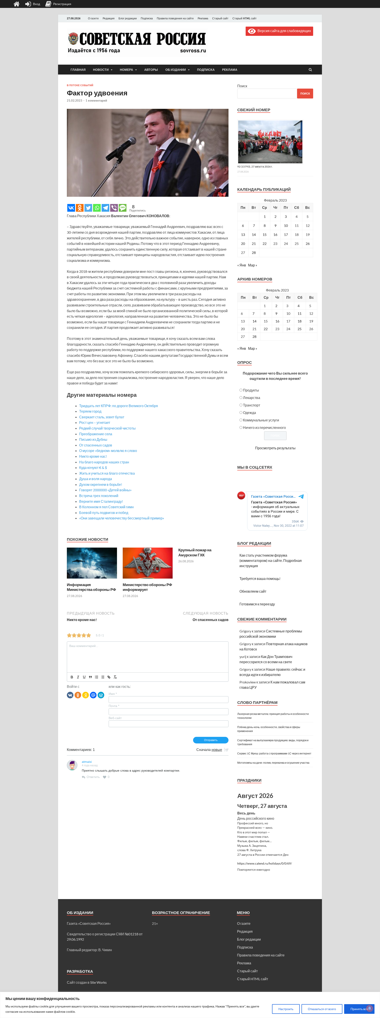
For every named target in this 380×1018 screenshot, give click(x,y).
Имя (113, 694)
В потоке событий (80, 85)
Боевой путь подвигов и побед (103, 512)
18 (299, 321)
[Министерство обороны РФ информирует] (148, 579)
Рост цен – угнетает (94, 422)
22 (265, 243)
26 (308, 243)
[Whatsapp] (97, 208)
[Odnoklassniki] (80, 208)
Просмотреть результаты (275, 448)
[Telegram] (105, 208)
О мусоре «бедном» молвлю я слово (108, 450)
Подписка (147, 18)
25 (299, 329)
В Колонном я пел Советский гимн (106, 507)
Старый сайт (220, 18)
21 (254, 243)
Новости (101, 69)
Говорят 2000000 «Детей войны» (105, 490)
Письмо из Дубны (93, 439)
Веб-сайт (115, 718)
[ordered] (96, 677)
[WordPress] (101, 695)
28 (254, 252)
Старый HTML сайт (244, 18)
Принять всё (359, 1009)
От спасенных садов (95, 445)
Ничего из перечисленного (264, 427)
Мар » (252, 265)
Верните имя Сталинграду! (101, 501)
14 (254, 234)
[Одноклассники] (78, 695)
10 (286, 225)
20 (243, 243)
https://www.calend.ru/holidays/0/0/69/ (264, 863)
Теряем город (90, 411)
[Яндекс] (85, 695)
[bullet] (103, 677)
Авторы (151, 69)
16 (275, 234)
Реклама (203, 18)
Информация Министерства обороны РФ (91, 587)
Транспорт (251, 405)
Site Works (98, 982)
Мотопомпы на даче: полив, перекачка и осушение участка (273, 762)
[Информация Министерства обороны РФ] (92, 579)
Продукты (251, 390)
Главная (78, 69)
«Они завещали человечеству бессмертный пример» (121, 518)
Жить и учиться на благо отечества (107, 473)
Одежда (249, 412)
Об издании (175, 69)
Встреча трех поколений (98, 496)
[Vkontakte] (71, 208)
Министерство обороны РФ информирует (147, 587)
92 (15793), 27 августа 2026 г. (255, 166)
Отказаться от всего (322, 1009)
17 (286, 234)
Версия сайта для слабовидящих (283, 31)
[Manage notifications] (369, 1008)
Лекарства (251, 397)
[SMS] (122, 208)
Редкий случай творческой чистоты (107, 428)
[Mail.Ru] (93, 695)
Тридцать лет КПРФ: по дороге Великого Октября (118, 406)
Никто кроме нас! (93, 456)
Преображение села (95, 434)
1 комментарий (96, 100)
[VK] (70, 695)
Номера (126, 69)
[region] (190, 1005)
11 (299, 313)
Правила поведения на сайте (175, 18)
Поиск (242, 86)
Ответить (93, 777)
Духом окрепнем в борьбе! (100, 484)
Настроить (285, 1009)
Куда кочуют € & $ (93, 467)
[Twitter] (88, 208)
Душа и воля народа (95, 479)
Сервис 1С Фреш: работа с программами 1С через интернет (274, 753)
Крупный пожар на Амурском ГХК (194, 552)
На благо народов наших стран (104, 462)
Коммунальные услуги (261, 420)
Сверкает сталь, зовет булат (101, 417)
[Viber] (114, 208)
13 (243, 234)
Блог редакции (128, 18)
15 (265, 234)
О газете (93, 18)
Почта (114, 706)
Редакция (109, 18)
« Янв (241, 265)
